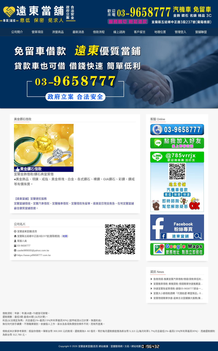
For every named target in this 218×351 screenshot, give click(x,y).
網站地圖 (136, 346)
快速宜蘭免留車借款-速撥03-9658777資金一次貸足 (180, 288)
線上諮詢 (119, 32)
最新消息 (78, 32)
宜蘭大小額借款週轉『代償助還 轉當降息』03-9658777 (183, 293)
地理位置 (160, 32)
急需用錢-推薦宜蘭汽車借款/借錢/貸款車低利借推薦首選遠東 (185, 279)
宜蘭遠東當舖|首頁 (27, 231)
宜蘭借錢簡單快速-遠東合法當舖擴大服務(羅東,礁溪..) (182, 298)
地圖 (65, 236)
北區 (126, 346)
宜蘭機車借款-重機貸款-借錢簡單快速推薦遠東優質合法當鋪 (185, 283)
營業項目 (37, 32)
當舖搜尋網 (116, 346)
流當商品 (58, 32)
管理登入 (180, 32)
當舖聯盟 (201, 32)
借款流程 (99, 32)
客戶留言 (139, 32)
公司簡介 (17, 32)
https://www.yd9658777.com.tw (34, 255)
